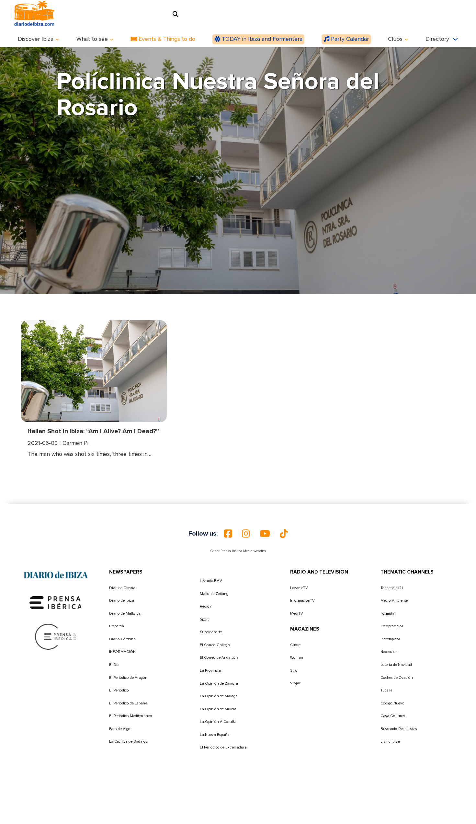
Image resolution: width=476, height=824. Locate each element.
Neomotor (388, 652)
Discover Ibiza (35, 39)
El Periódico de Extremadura (223, 747)
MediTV (296, 613)
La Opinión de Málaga (219, 696)
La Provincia (210, 670)
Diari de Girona (122, 588)
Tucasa (386, 690)
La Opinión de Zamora (219, 683)
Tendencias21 (391, 588)
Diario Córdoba (122, 639)
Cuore (295, 645)
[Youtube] (265, 533)
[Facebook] (228, 533)
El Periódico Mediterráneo (130, 716)
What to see (92, 39)
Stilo (294, 670)
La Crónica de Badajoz (128, 741)
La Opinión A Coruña (218, 722)
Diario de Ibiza (121, 600)
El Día (114, 665)
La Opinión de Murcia (218, 709)
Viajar (295, 683)
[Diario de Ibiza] (55, 575)
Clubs (395, 39)
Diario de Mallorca (125, 613)
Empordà (116, 626)
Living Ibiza (390, 741)
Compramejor (391, 626)
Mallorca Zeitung (214, 594)
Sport (204, 619)
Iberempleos (390, 639)
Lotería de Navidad (396, 665)
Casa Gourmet (392, 716)
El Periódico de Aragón (128, 677)
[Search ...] (175, 14)
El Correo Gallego (215, 645)
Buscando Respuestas (398, 729)
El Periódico (119, 690)
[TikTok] (284, 533)
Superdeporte (211, 632)
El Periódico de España (128, 703)
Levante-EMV (211, 581)
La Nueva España (215, 735)
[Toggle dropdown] (57, 39)
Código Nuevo (392, 703)
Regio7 (205, 606)
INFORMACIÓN (122, 652)
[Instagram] (246, 533)
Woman (296, 657)
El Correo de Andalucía (219, 657)
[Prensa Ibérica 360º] (56, 636)
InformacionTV (302, 600)
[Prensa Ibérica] (55, 602)
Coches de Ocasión (396, 677)
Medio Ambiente (394, 600)
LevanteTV (299, 588)
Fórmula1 (388, 613)
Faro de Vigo (119, 729)
